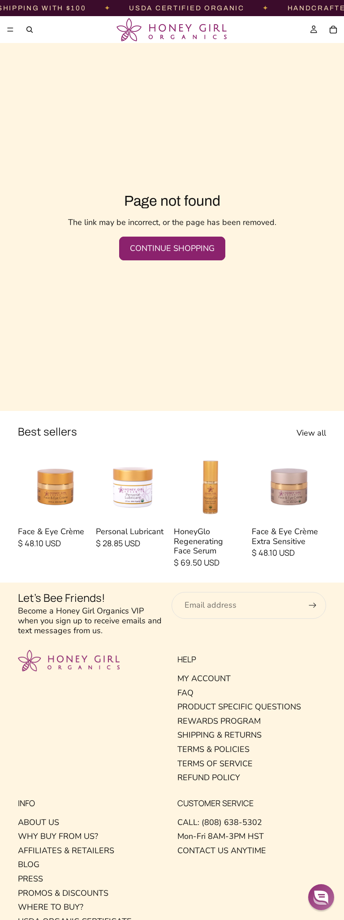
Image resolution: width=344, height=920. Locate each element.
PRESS (30, 878)
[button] (321, 897)
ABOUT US (38, 822)
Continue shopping (172, 248)
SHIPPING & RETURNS (219, 735)
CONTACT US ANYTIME (221, 850)
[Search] (29, 29)
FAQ (185, 692)
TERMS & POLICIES (213, 749)
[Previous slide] (28, 486)
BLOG (28, 865)
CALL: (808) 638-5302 (219, 822)
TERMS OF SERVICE (215, 763)
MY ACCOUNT (204, 678)
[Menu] (10, 29)
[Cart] (333, 29)
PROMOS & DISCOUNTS (63, 893)
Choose (163, 509)
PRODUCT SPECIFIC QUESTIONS (239, 706)
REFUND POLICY (208, 777)
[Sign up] (312, 605)
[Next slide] (82, 486)
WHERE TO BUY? (50, 907)
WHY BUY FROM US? (58, 836)
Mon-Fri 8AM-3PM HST (220, 836)
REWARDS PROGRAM (219, 721)
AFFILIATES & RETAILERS (66, 850)
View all (311, 433)
